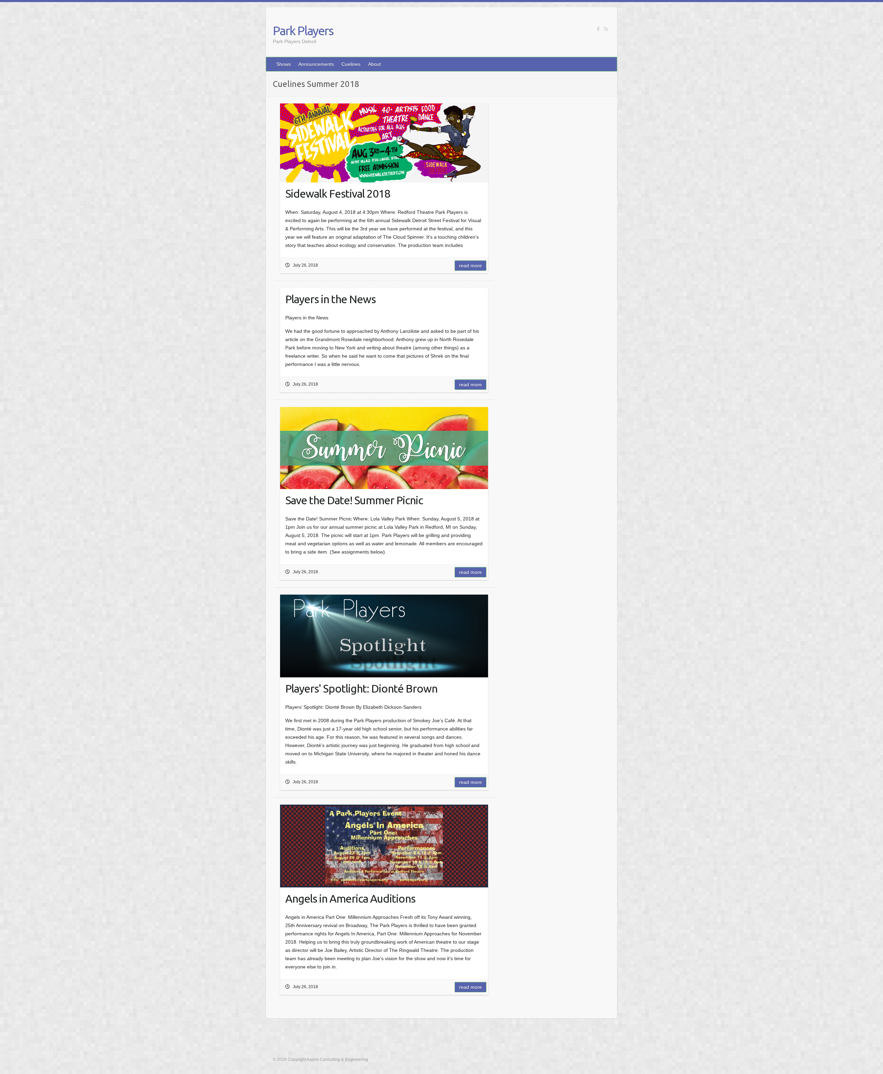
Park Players (303, 30)
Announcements (316, 64)
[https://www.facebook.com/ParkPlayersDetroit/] (598, 29)
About (374, 64)
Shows (283, 64)
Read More (470, 265)
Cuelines (350, 64)
